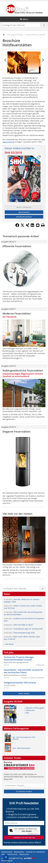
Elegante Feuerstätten (16, 431)
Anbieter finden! (25, 791)
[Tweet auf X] (22, 226)
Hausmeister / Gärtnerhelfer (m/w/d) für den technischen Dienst (23, 671)
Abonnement (24, 212)
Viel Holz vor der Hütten (17, 513)
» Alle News (9, 644)
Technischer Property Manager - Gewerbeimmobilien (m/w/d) (19, 658)
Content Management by (12, 858)
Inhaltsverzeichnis (24, 216)
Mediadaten (19, 852)
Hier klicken (27, 831)
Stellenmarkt (6, 852)
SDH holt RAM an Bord (18, 625)
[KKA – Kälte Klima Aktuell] (8, 748)
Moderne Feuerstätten (17, 313)
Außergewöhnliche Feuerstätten (23, 370)
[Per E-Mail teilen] (37, 225)
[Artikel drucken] (42, 225)
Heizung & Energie (15, 34)
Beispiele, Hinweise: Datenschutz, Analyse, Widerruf (22, 842)
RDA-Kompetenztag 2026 (19, 632)
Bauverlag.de (7, 860)
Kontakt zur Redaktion (35, 852)
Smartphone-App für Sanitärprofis (23, 629)
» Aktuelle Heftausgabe (34, 708)
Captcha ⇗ (33, 834)
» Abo (26, 712)
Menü (25, 19)
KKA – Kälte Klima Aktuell (21, 748)
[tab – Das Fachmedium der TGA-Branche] (8, 738)
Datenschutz (12, 854)
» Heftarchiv (29, 710)
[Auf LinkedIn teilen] (32, 226)
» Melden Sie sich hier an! (24, 837)
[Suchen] (44, 25)
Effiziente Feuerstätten (17, 246)
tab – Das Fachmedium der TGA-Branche (24, 738)
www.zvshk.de (9, 142)
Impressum (24, 854)
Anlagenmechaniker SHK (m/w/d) (20, 682)
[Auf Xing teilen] (27, 226)
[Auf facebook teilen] (17, 226)
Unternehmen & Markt (35, 34)
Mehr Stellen (24, 693)
